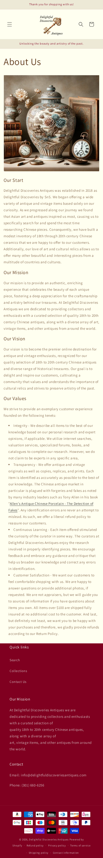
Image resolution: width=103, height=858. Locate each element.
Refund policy (35, 845)
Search (15, 660)
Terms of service (80, 845)
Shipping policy (39, 852)
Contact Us (18, 682)
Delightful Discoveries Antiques (49, 839)
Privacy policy (57, 845)
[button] (9, 24)
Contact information (66, 852)
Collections (18, 671)
